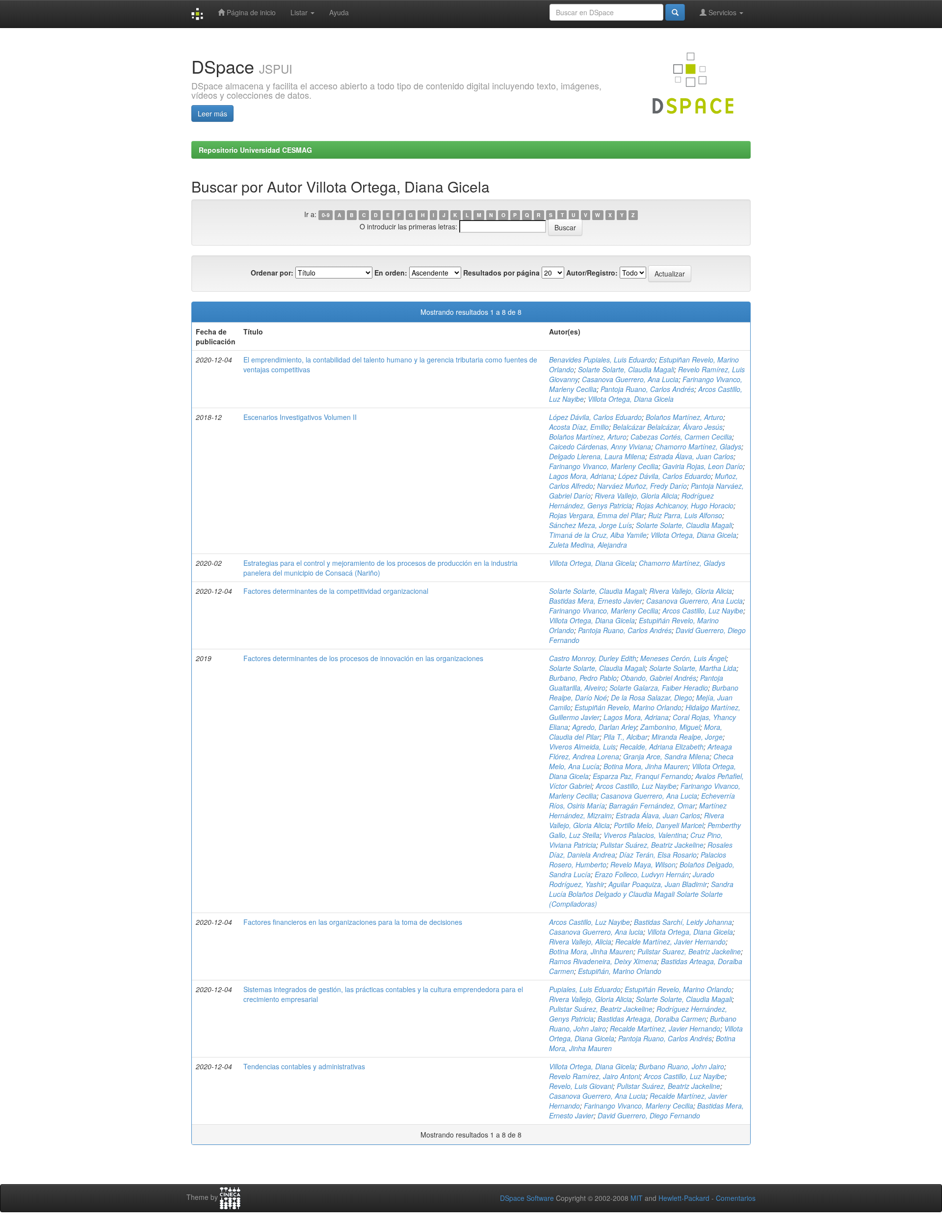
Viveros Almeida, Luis (582, 746)
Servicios (722, 12)
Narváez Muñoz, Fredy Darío (642, 486)
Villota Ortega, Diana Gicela (631, 399)
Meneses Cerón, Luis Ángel (683, 658)
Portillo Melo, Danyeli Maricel (659, 825)
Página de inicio (250, 12)
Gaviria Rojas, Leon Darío (702, 466)
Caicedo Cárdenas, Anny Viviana (600, 446)
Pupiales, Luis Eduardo (585, 989)
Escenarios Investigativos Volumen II (300, 417)
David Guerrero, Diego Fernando (649, 1115)
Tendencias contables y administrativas (304, 1066)
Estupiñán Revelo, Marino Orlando (628, 707)
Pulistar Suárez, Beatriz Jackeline (652, 845)
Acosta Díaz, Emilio (579, 427)
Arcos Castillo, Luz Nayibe (702, 610)
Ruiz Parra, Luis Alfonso (685, 515)
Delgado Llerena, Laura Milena (597, 456)
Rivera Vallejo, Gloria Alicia (636, 495)
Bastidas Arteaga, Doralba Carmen (652, 1019)
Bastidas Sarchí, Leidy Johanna (683, 922)
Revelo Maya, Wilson (643, 864)
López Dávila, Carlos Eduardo (595, 417)
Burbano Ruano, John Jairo (681, 1066)
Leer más (212, 113)
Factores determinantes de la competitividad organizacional (335, 591)
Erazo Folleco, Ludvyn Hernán (642, 874)
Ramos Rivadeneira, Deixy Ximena (603, 961)
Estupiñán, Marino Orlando (619, 971)
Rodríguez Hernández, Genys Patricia (631, 500)
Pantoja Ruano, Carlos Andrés (647, 389)
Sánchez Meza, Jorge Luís (590, 525)
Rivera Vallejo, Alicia (580, 941)
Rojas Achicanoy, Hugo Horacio (684, 505)
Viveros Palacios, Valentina (644, 835)
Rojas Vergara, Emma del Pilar (596, 515)
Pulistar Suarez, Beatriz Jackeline (689, 951)
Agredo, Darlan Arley (604, 727)
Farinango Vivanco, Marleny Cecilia (603, 466)
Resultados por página (501, 273)
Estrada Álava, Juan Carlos (691, 456)
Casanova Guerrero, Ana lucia (596, 932)
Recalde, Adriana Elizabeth (662, 746)
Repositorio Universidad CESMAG (255, 150)
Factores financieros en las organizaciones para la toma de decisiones (352, 922)
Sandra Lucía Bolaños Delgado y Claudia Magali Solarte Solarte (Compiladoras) (641, 894)
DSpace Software (527, 1198)
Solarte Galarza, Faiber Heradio (658, 688)
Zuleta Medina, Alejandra (588, 545)
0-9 (326, 215)
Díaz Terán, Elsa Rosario (658, 855)
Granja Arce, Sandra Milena (666, 756)
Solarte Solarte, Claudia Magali (626, 369)
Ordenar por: (272, 273)
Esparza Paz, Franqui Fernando (642, 776)
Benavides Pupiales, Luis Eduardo (602, 359)
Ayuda (339, 12)
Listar (300, 12)
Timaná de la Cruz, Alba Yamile (598, 535)
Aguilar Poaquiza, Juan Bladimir (657, 884)
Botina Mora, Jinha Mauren (645, 766)
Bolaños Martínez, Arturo (684, 417)
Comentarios (736, 1198)
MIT (636, 1198)
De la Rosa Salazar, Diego (651, 697)
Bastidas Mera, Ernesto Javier (595, 601)
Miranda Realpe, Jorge (687, 737)
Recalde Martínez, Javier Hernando (670, 941)
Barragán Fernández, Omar (652, 805)
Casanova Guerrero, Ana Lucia (630, 379)
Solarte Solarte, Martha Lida (692, 668)
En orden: (390, 273)
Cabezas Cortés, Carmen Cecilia (681, 437)
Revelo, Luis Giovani (581, 1086)
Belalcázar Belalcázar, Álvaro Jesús (668, 427)
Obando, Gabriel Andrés (658, 678)
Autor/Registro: (592, 273)
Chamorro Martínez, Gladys (698, 446)
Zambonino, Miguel (670, 727)
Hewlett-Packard (683, 1198)
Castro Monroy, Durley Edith (592, 658)
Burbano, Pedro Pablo (583, 678)
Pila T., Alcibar (625, 737)
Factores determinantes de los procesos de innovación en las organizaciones (363, 658)
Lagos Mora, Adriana (581, 476)
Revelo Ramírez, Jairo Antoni (594, 1076)
